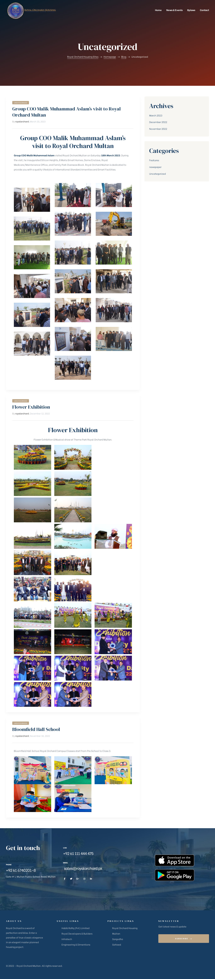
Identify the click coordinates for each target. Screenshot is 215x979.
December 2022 (158, 122)
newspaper (155, 167)
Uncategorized (20, 102)
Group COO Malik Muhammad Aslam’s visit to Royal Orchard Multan (66, 112)
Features (154, 160)
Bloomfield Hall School (36, 729)
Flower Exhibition (31, 407)
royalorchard (22, 121)
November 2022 (158, 128)
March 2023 (155, 115)
